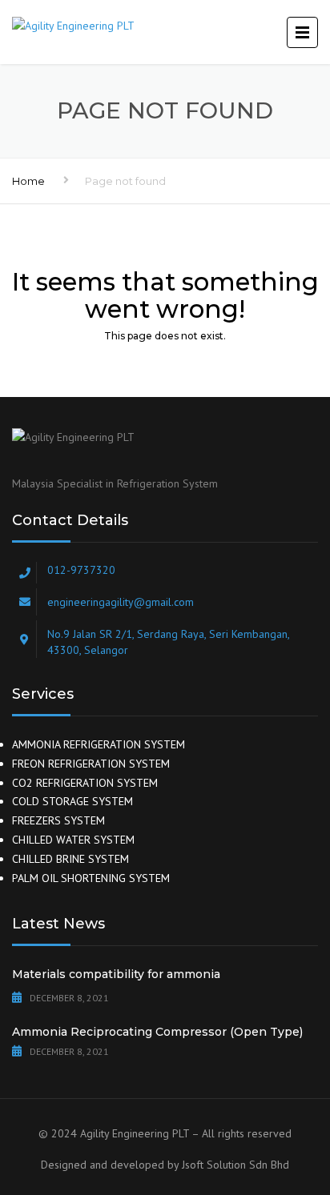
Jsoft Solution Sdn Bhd (235, 1164)
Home (28, 180)
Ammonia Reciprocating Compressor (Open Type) (157, 1032)
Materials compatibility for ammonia (116, 974)
